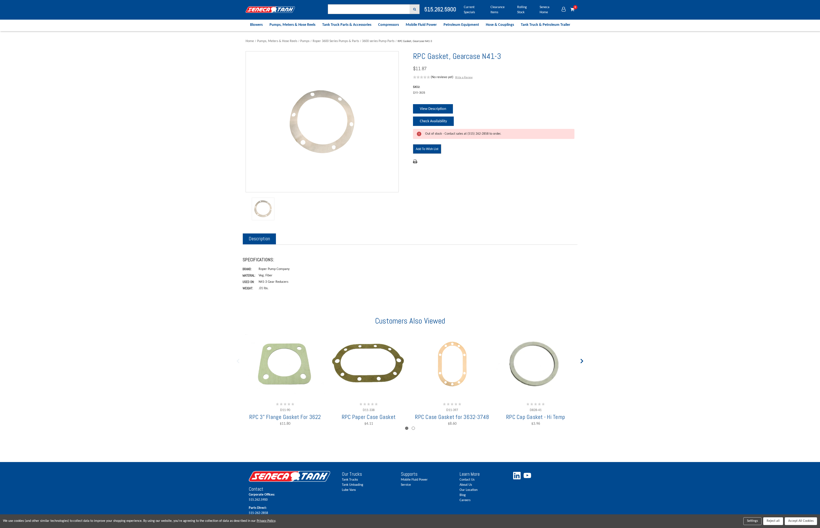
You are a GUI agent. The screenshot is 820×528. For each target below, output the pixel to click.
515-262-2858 (258, 510)
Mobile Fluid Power (421, 25)
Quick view (452, 372)
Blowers (256, 25)
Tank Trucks (350, 479)
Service (406, 485)
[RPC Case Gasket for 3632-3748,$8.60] (452, 364)
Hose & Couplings (500, 25)
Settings (752, 521)
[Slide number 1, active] (406, 428)
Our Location (468, 490)
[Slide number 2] (413, 428)
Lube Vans (349, 490)
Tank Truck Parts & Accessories (346, 25)
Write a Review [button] (464, 77)
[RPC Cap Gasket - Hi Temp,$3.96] (535, 364)
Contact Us (467, 479)
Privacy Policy (266, 521)
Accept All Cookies (801, 521)
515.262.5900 (262, 497)
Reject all (773, 521)
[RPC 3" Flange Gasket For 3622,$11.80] (285, 364)
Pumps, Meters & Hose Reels (292, 25)
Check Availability (433, 122)
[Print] (415, 162)
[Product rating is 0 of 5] (421, 77)
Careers (465, 500)
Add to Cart (355, 383)
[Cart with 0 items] (572, 9)
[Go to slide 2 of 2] (238, 360)
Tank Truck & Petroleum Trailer (545, 25)
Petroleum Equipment (461, 25)
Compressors (388, 25)
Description (259, 238)
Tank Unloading (352, 485)
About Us (466, 485)
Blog (463, 495)
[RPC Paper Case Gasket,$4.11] (368, 364)
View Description (433, 109)
